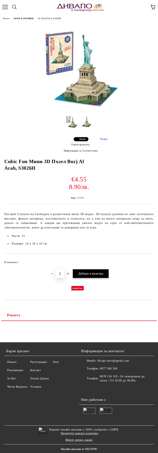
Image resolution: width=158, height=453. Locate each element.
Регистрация (38, 362)
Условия (35, 386)
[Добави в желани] (148, 260)
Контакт (35, 370)
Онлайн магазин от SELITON (79, 449)
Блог (56, 362)
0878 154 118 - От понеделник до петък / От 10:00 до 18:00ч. (122, 378)
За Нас (11, 378)
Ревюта (13, 315)
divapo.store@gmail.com (113, 360)
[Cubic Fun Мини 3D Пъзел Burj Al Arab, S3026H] (79, 108)
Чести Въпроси (17, 386)
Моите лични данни (79, 439)
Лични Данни (39, 378)
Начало (6, 18)
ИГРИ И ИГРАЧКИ (24, 18)
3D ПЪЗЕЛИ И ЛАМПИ (49, 18)
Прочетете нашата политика (79, 433)
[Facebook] (86, 389)
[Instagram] (95, 389)
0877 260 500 (108, 368)
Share (82, 139)
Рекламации (15, 370)
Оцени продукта (80, 144)
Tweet (104, 139)
